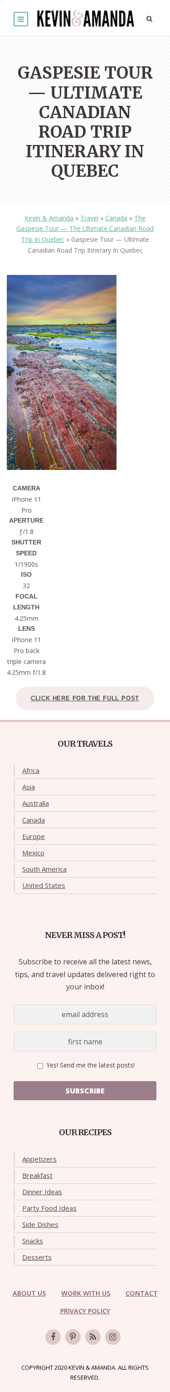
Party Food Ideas (49, 1207)
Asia (28, 786)
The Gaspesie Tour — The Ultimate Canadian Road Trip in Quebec (85, 229)
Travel (89, 218)
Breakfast (37, 1175)
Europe (33, 836)
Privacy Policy (85, 1311)
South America (44, 868)
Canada (116, 218)
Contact (142, 1293)
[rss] (93, 1337)
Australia (35, 803)
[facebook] (53, 1337)
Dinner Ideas (42, 1191)
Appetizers (39, 1158)
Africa (30, 770)
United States (43, 885)
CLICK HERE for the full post (85, 698)
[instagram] (113, 1337)
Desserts (37, 1257)
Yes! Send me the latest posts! (89, 1065)
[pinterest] (73, 1337)
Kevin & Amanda (48, 218)
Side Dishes (40, 1224)
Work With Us (85, 1293)
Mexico (33, 852)
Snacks (32, 1240)
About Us (29, 1293)
